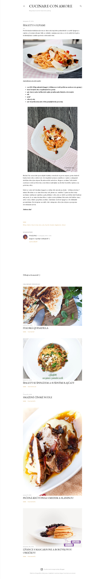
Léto (43, 225)
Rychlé (47, 225)
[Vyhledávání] (81, 6)
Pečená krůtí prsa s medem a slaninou (48, 497)
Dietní (29, 225)
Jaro (40, 225)
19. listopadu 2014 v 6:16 (44, 235)
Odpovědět (33, 242)
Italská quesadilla (35, 328)
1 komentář (31, 332)
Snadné (52, 225)
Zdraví (64, 225)
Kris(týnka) (33, 235)
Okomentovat (32, 386)
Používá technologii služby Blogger (54, 569)
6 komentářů (31, 501)
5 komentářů (31, 401)
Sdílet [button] (24, 222)
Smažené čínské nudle (37, 397)
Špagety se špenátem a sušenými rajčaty (48, 382)
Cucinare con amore (50, 6)
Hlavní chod (34, 225)
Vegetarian (58, 225)
